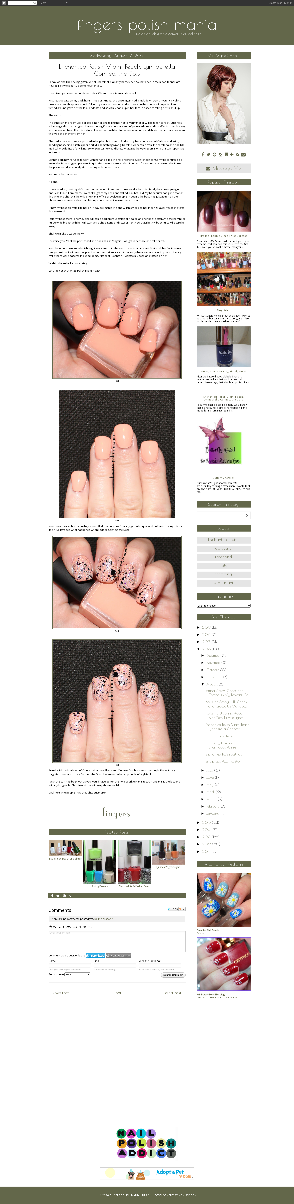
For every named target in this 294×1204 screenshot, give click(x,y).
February (213, 806)
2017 (207, 642)
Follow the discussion (182, 909)
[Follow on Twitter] (208, 154)
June (210, 777)
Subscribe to (56, 974)
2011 (206, 851)
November (214, 662)
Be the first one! (104, 919)
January (213, 813)
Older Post (173, 993)
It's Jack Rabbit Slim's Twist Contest (223, 236)
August (212, 684)
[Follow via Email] (243, 154)
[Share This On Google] (70, 895)
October (213, 670)
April (210, 792)
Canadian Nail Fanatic (208, 930)
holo (223, 565)
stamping (223, 574)
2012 (207, 844)
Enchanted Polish (223, 539)
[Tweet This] (58, 895)
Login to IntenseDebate (95, 955)
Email (97, 961)
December (214, 655)
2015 (207, 822)
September (214, 677)
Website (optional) (150, 961)
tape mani (223, 582)
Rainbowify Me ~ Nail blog (211, 994)
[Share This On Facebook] (52, 895)
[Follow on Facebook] (203, 154)
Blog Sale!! (223, 310)
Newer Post (61, 993)
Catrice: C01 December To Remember (217, 997)
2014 (206, 830)
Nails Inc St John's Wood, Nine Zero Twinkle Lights (224, 715)
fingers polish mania (147, 23)
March (212, 799)
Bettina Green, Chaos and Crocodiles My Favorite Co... (227, 692)
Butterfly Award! (223, 478)
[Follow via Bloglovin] (231, 154)
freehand (223, 556)
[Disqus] (117, 1057)
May (210, 785)
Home (118, 993)
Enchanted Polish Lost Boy (223, 754)
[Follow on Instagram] (220, 154)
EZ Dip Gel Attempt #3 (222, 761)
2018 (207, 634)
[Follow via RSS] (237, 154)
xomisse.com (188, 1195)
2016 (207, 649)
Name (52, 961)
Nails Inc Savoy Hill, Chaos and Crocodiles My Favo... (226, 704)
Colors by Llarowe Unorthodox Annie (220, 745)
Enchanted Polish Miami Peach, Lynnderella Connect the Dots (223, 398)
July (210, 770)
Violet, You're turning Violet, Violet (223, 371)
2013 (207, 837)
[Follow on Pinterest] (214, 154)
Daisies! (201, 933)
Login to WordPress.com (118, 955)
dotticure (223, 548)
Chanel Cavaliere (218, 736)
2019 (207, 627)
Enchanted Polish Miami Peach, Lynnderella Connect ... (227, 726)
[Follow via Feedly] (226, 154)
